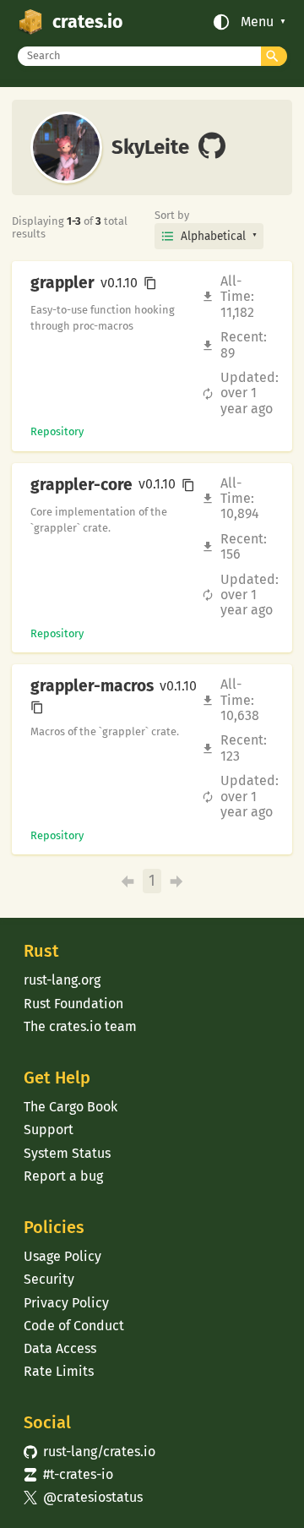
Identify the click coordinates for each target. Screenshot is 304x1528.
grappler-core (81, 485)
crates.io (87, 22)
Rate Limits (59, 1371)
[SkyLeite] (211, 147)
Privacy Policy (66, 1303)
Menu (257, 22)
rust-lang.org (62, 980)
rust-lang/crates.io (89, 1451)
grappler (62, 283)
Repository (57, 431)
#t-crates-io (68, 1474)
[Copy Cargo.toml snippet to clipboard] (150, 283)
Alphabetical (213, 236)
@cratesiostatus (83, 1497)
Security (49, 1279)
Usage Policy (62, 1256)
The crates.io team (80, 1026)
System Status (67, 1153)
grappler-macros (92, 686)
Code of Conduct (74, 1326)
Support (48, 1129)
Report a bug (63, 1176)
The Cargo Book (70, 1107)
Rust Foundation (73, 1004)
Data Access (60, 1348)
